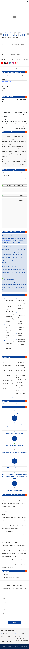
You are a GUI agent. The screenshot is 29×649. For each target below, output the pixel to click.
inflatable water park (7, 240)
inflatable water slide (6, 81)
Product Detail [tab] (14, 68)
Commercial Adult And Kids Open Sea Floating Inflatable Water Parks (21, 639)
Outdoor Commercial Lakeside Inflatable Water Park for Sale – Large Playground (7, 640)
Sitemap (18, 646)
